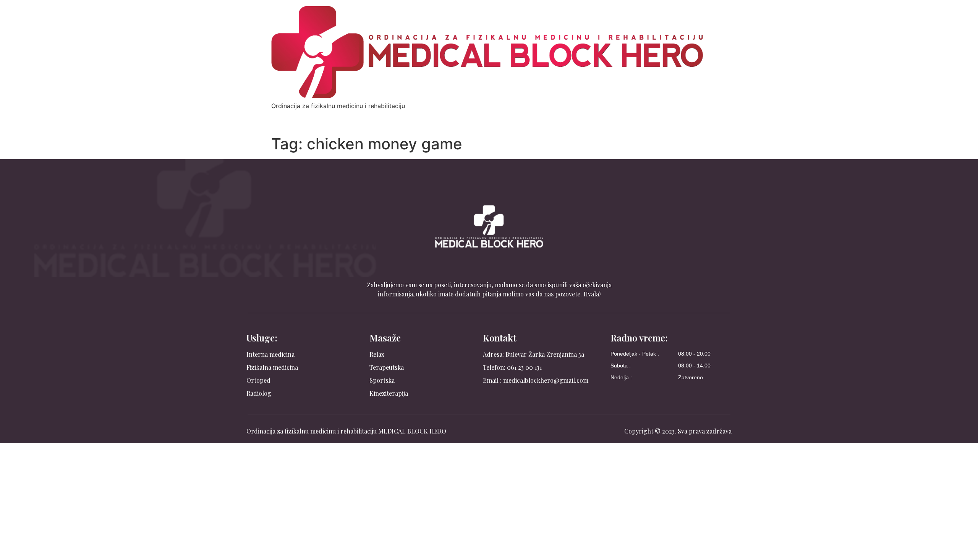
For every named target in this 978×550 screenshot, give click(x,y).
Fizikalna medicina (397, 118)
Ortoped (447, 118)
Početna (289, 118)
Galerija (555, 118)
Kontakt (589, 118)
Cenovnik (520, 118)
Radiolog (483, 118)
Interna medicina (336, 118)
